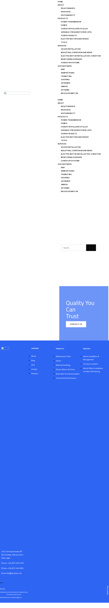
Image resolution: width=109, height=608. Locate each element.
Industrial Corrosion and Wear (76, 52)
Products (63, 18)
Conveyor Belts (69, 35)
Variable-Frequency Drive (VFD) (76, 32)
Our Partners (65, 66)
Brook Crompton (69, 93)
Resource (66, 12)
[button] (79, 96)
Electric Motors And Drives (75, 39)
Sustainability (68, 15)
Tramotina (66, 76)
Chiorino (65, 80)
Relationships (68, 8)
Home (60, 2)
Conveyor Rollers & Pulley (74, 29)
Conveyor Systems (70, 63)
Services (62, 46)
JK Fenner (65, 83)
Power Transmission (71, 22)
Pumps (64, 25)
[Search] (91, 247)
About (61, 5)
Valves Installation (71, 49)
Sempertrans (67, 73)
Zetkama (65, 90)
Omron (64, 86)
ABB (63, 69)
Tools (64, 42)
